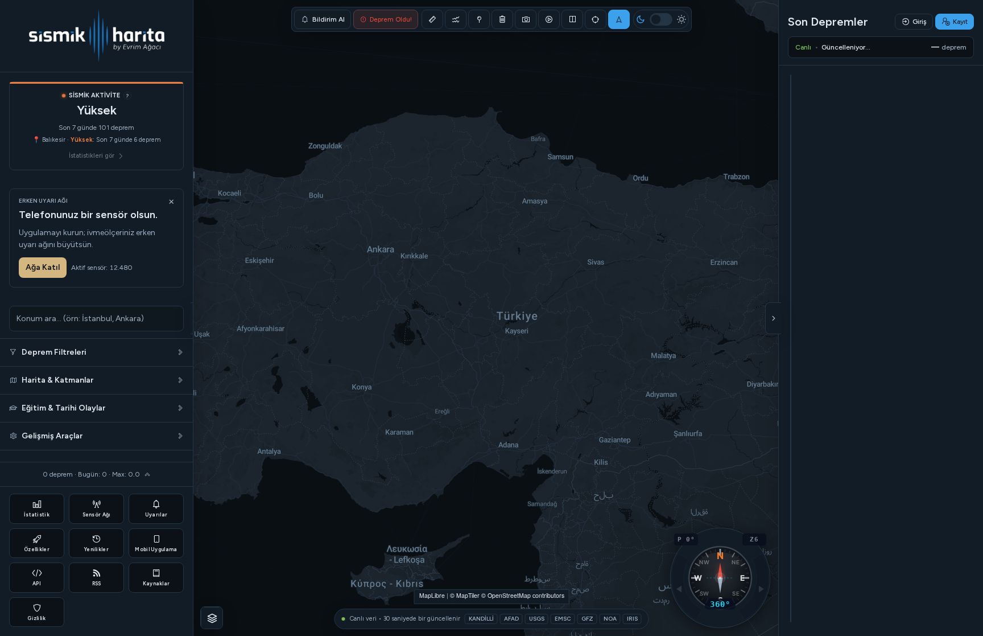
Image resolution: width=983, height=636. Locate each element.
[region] (491, 318)
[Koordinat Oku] (479, 19)
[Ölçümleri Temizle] (502, 19)
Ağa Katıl (43, 267)
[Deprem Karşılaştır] (572, 19)
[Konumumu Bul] (595, 19)
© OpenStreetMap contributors (522, 595)
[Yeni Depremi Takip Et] (619, 19)
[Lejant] (212, 618)
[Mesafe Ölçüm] (432, 19)
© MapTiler (465, 595)
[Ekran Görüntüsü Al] (525, 19)
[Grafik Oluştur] (455, 19)
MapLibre (432, 595)
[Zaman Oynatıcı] (549, 19)
